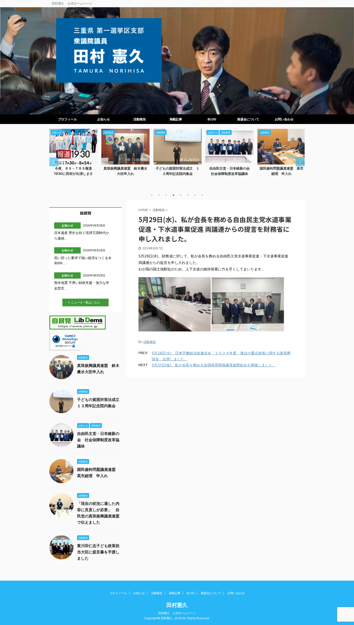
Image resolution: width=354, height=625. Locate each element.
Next (300, 162)
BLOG (212, 119)
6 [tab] (187, 195)
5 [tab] (180, 195)
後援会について (248, 119)
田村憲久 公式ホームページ (177, 613)
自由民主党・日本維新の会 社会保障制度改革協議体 (98, 439)
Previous (53, 162)
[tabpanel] (73, 154)
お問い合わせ (284, 119)
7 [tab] (195, 195)
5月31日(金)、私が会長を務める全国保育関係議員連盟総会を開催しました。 (214, 365)
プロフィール (67, 119)
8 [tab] (202, 195)
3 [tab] (166, 195)
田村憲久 (177, 605)
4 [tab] (173, 195)
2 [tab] (159, 195)
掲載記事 (176, 119)
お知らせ (103, 119)
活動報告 (139, 119)
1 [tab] (151, 195)
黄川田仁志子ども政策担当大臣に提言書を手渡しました (98, 552)
